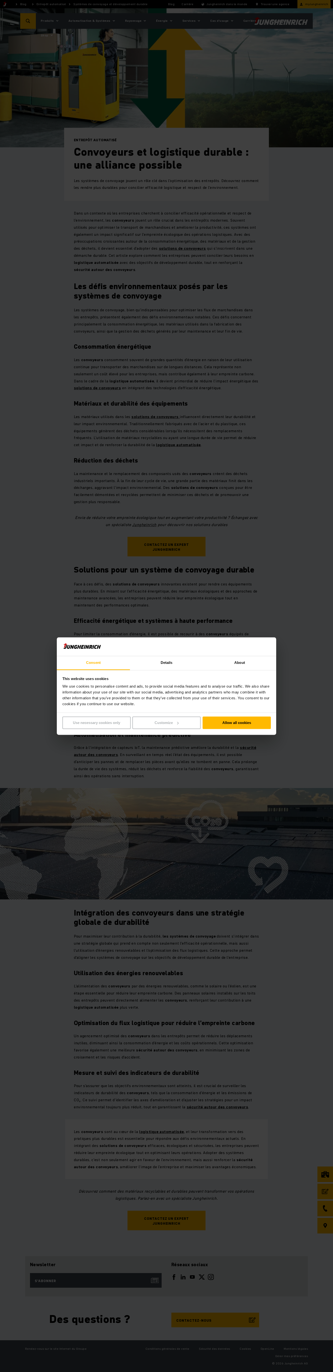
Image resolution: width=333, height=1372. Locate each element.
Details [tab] (167, 663)
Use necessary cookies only (96, 723)
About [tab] (239, 663)
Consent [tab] (93, 663)
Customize (164, 723)
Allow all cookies (236, 723)
